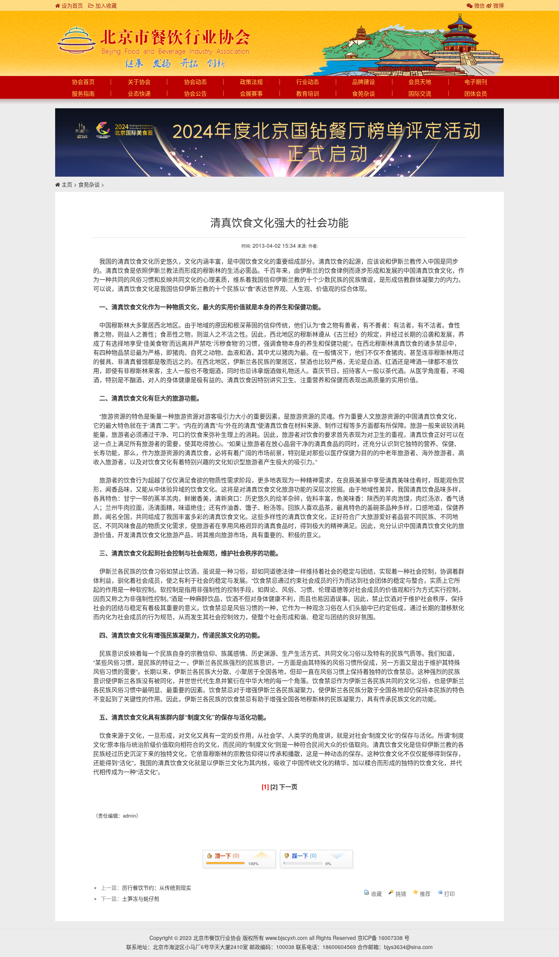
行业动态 (307, 82)
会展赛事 (251, 94)
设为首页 (71, 5)
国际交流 (419, 94)
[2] (274, 786)
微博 (498, 5)
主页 (67, 184)
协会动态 (195, 82)
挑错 (400, 893)
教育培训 (307, 94)
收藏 (376, 893)
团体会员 (475, 94)
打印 (449, 893)
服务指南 (83, 94)
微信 (479, 5)
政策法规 (251, 82)
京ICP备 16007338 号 (383, 937)
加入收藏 (105, 5)
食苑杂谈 (363, 94)
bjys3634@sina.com (408, 947)
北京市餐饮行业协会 (153, 40)
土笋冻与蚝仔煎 (140, 898)
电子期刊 (475, 82)
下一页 (288, 786)
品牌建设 (363, 82)
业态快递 (139, 94)
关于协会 (139, 82)
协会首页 (83, 82)
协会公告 (195, 94)
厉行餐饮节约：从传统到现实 (156, 887)
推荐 (425, 893)
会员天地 (419, 82)
